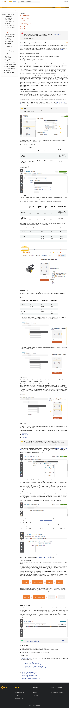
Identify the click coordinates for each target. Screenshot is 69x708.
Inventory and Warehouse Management (10, 52)
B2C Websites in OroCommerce (8, 47)
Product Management (9, 25)
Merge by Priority (25, 18)
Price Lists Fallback (25, 24)
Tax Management (9, 49)
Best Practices (23, 28)
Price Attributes (23, 26)
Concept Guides (16, 10)
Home (2, 10)
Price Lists (22, 20)
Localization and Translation (8, 60)
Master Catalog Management (8, 19)
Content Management (10, 21)
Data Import (7, 23)
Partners (35, 687)
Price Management (9, 32)
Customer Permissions (10, 29)
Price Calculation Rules (26, 23)
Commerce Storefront (9, 72)
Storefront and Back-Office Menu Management (9, 56)
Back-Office (7, 70)
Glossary (6, 74)
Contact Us (66, 1)
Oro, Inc (32, 705)
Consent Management (10, 66)
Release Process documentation (35, 37)
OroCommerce (19, 690)
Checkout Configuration (10, 68)
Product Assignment (25, 22)
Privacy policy (55, 690)
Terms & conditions (56, 687)
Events (35, 692)
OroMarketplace (19, 692)
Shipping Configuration (10, 36)
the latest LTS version (57, 34)
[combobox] (29, 2)
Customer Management (10, 27)
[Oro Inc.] (11, 1)
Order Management (9, 41)
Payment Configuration (10, 34)
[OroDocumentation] (14, 1)
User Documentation (8, 10)
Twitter (35, 695)
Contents (22, 13)
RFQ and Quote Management (8, 39)
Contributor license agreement (57, 693)
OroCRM (17, 695)
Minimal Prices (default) (26, 17)
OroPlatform (19, 698)
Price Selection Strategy (25, 15)
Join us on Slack (62, 4)
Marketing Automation (10, 62)
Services (35, 690)
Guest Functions (8, 30)
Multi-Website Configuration (8, 44)
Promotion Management (10, 64)
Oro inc (17, 687)
